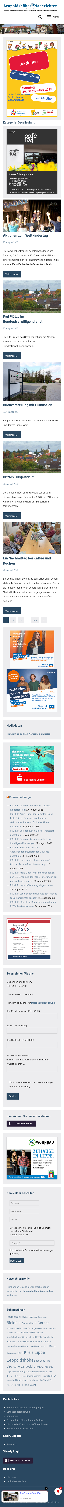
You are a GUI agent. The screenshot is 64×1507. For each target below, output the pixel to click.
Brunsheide (27, 1323)
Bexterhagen (42, 1317)
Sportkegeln (21, 1376)
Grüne (37, 1341)
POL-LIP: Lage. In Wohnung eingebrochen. (32, 885)
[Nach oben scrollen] (58, 1501)
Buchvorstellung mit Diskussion (27, 405)
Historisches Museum (32, 1346)
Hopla (44, 1346)
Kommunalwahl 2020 (15, 1353)
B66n (22, 1317)
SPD (15, 1376)
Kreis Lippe (34, 1352)
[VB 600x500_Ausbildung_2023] (32, 667)
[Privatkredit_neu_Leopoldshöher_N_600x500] (32, 782)
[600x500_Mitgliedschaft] (32, 711)
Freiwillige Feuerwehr (32, 1332)
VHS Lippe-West (26, 1384)
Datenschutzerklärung (18, 1411)
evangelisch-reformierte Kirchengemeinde (24, 1328)
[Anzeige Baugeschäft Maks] (29, 958)
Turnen (9, 1380)
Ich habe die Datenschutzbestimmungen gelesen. (32, 1252)
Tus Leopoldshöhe (37, 1380)
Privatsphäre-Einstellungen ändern (25, 1420)
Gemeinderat (28, 1337)
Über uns (11, 1477)
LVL (41, 1366)
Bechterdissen (31, 1317)
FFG (18, 1332)
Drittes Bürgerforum (19, 477)
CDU (35, 1323)
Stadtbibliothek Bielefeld (38, 1375)
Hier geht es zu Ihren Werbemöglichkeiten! (29, 733)
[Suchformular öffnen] (40, 16)
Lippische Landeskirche (23, 1366)
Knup (53, 1346)
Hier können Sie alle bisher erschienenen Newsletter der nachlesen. (30, 1291)
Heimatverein (14, 1346)
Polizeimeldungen (20, 797)
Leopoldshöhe (20, 1359)
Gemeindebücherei (14, 1337)
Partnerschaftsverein (40, 1372)
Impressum (12, 1415)
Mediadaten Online (16, 1481)
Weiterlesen (11, 274)
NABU (46, 1367)
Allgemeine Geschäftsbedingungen (25, 1407)
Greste (38, 1336)
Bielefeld (14, 1322)
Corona (43, 1322)
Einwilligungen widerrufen (20, 1428)
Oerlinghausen (25, 1371)
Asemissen (13, 1316)
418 (35, 620)
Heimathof (46, 1341)
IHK (49, 1346)
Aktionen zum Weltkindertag (25, 235)
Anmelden (12, 1444)
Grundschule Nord (26, 1341)
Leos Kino (45, 1360)
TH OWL (53, 1376)
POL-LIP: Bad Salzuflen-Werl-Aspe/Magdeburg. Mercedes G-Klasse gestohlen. (29, 851)
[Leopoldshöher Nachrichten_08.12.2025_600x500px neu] (32, 1178)
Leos (36, 1360)
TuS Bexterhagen (20, 1380)
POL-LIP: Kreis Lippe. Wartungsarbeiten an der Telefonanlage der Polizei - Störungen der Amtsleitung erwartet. (33, 876)
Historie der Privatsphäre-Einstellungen (27, 1424)
